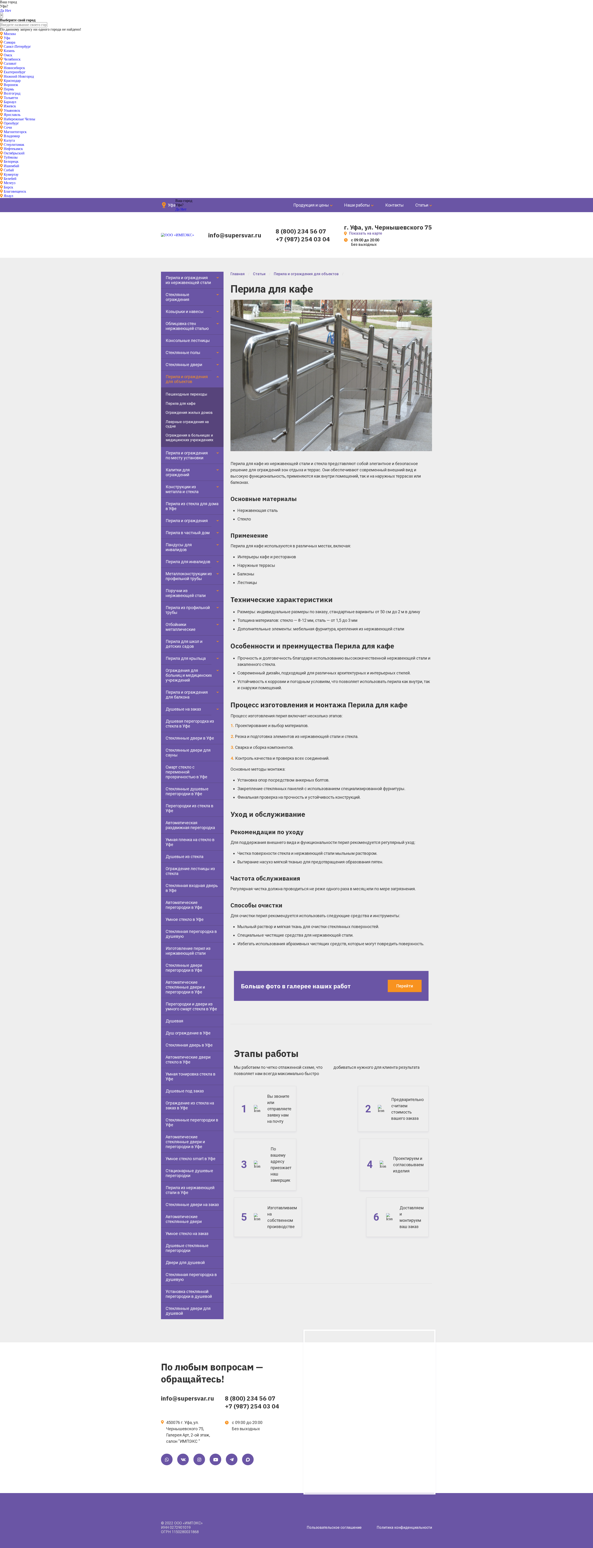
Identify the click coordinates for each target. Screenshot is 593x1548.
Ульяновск (12, 110)
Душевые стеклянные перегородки (187, 1248)
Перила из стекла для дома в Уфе (192, 506)
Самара (9, 42)
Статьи (421, 205)
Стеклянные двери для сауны (188, 752)
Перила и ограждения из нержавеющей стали (188, 280)
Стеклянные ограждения (177, 297)
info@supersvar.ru (234, 235)
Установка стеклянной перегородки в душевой (189, 1294)
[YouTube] (215, 1459)
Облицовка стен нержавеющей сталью (187, 326)
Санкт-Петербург (17, 46)
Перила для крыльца (186, 658)
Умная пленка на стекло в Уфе (190, 842)
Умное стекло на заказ (187, 1233)
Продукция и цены (311, 205)
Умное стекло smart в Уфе (190, 1158)
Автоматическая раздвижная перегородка (190, 825)
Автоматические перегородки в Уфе (184, 905)
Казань (9, 51)
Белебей (10, 179)
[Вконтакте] (183, 1459)
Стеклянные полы (183, 352)
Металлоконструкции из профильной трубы (189, 576)
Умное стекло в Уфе (185, 919)
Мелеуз (9, 183)
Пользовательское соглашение (334, 1527)
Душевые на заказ (183, 709)
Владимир (12, 136)
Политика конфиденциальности (404, 1527)
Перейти (404, 985)
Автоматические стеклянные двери (184, 1219)
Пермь (9, 89)
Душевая (174, 1020)
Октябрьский (14, 153)
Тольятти (11, 98)
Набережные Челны (19, 119)
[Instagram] (199, 1459)
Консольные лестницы (188, 340)
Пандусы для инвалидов (179, 547)
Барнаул (10, 102)
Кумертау (11, 174)
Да (2, 11)
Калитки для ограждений (178, 472)
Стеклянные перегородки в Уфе (192, 1122)
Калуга (9, 140)
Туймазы (11, 157)
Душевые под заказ (185, 1090)
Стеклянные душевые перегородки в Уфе (187, 791)
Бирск (8, 187)
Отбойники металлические (181, 627)
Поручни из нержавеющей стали (186, 593)
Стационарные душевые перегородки (189, 1173)
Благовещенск (15, 191)
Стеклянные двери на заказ (192, 1204)
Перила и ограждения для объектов (187, 379)
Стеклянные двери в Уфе (190, 738)
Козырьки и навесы (185, 311)
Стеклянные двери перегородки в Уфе (184, 968)
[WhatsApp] (167, 1459)
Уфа (7, 38)
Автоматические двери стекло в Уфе (188, 1059)
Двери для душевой (185, 1262)
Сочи (8, 127)
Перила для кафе (181, 403)
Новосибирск (14, 68)
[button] (428, 304)
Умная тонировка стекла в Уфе (190, 1076)
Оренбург (11, 123)
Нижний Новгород (19, 76)
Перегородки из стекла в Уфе (189, 808)
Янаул (8, 196)
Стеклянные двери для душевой (188, 1311)
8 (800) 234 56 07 (301, 231)
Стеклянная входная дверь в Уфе (192, 888)
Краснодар (12, 81)
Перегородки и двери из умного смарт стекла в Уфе (191, 1006)
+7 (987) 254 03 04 (303, 239)
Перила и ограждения (187, 520)
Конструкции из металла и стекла (182, 489)
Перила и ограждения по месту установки (187, 455)
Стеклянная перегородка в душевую (191, 934)
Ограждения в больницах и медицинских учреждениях (189, 437)
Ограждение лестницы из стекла (190, 871)
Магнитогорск (15, 132)
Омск (8, 55)
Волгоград (12, 93)
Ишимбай (11, 166)
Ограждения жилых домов (189, 412)
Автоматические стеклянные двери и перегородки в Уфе (185, 987)
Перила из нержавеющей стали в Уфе (190, 1190)
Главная (237, 274)
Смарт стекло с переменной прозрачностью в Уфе (186, 772)
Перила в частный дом (188, 532)
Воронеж (11, 85)
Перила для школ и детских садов (184, 644)
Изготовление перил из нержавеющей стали (188, 951)
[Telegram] (231, 1459)
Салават (10, 63)
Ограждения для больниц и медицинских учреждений (189, 675)
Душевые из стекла (184, 856)
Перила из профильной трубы (188, 610)
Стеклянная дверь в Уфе (189, 1045)
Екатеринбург (15, 72)
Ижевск (10, 106)
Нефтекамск (13, 149)
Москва (10, 34)
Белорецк (11, 161)
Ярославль (12, 115)
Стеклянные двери (184, 364)
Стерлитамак (14, 145)
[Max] (248, 1459)
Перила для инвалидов (188, 561)
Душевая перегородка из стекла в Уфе (190, 723)
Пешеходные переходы (186, 394)
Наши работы (357, 205)
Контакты (394, 205)
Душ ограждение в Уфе (188, 1033)
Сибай (9, 170)
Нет (8, 11)
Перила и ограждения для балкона (187, 694)
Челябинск (12, 59)
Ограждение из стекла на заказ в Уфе (190, 1105)
